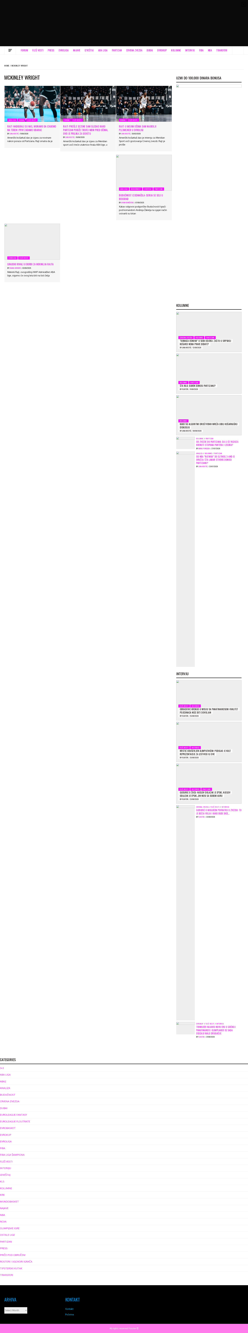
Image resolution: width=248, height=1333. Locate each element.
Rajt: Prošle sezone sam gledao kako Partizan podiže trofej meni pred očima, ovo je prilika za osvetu (85, 129)
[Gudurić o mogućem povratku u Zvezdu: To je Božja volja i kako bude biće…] (185, 912)
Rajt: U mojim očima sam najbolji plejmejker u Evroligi (137, 128)
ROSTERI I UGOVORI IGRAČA (16, 1261)
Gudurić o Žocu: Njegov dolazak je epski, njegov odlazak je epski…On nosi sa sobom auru (205, 794)
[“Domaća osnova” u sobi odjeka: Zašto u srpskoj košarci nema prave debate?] (209, 332)
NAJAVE (76, 50)
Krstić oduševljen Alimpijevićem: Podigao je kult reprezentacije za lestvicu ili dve (205, 752)
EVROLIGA (64, 50)
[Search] (238, 50)
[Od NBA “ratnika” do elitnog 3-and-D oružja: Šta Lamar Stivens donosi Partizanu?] (185, 558)
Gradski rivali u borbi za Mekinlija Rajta (30, 264)
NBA (210, 50)
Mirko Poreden (204, 448)
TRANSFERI (221, 50)
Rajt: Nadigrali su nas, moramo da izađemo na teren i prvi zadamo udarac (31, 128)
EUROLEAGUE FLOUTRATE (15, 1121)
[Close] (244, 4)
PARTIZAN (117, 50)
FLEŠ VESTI (37, 50)
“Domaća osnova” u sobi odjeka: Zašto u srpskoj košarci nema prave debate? (205, 342)
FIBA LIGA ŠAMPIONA (12, 1154)
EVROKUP (162, 50)
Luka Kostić (14, 133)
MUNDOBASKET (9, 1201)
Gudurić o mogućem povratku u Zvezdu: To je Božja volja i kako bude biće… (219, 811)
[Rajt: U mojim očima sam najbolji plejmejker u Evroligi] (144, 104)
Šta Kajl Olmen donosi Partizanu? (198, 385)
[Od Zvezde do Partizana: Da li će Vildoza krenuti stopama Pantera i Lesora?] (185, 442)
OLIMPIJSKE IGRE (10, 1228)
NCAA (3, 1221)
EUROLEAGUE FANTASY (13, 1114)
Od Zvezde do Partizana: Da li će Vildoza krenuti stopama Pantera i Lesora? (217, 443)
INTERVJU (190, 50)
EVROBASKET (8, 1128)
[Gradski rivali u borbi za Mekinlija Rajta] (32, 242)
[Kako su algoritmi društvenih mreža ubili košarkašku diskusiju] (209, 415)
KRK (2, 1194)
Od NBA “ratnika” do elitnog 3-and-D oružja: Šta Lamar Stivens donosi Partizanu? (215, 460)
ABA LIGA (103, 50)
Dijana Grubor (15, 268)
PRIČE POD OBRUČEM (12, 1254)
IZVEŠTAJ (89, 50)
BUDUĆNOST (136, 189)
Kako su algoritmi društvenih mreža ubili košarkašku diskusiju (209, 425)
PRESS (51, 50)
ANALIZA (199, 453)
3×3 (2, 1068)
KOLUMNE (176, 50)
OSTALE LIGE (7, 1234)
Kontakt (69, 1308)
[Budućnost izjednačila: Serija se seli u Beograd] (144, 173)
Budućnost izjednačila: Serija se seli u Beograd (141, 197)
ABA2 (3, 1081)
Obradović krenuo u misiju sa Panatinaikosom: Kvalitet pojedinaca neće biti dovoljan (209, 710)
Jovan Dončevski (127, 202)
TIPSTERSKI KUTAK (11, 1268)
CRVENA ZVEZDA (134, 50)
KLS (2, 1181)
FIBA (201, 50)
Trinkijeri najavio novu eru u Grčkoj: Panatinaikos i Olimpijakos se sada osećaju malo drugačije (216, 1030)
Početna (69, 1314)
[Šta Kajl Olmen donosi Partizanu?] (209, 373)
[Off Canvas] (10, 50)
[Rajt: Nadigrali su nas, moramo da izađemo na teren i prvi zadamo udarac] (32, 104)
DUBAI (150, 50)
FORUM (24, 50)
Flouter (185, 389)
